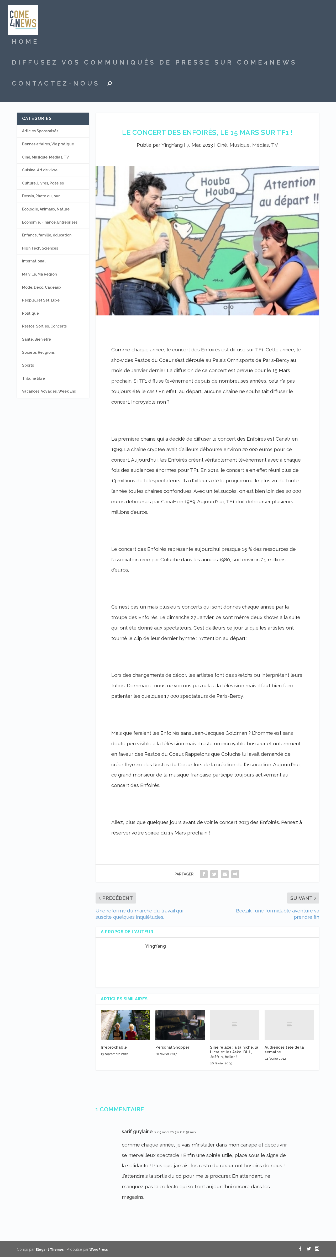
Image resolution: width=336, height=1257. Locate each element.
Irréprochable (114, 1047)
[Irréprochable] (125, 1025)
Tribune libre (33, 378)
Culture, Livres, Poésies (43, 183)
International (33, 261)
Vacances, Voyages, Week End (49, 391)
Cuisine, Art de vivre (39, 170)
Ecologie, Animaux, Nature (46, 209)
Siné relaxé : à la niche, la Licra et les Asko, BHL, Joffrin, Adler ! (234, 1052)
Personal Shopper (172, 1047)
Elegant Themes (50, 1249)
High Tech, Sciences (40, 248)
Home (25, 42)
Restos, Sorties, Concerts (44, 326)
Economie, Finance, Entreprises (49, 222)
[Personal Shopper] (180, 1025)
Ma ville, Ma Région (39, 274)
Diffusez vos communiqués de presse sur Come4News (154, 63)
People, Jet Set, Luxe (41, 300)
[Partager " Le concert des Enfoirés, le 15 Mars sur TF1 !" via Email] (224, 874)
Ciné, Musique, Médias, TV (247, 145)
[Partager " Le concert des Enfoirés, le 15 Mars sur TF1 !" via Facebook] (203, 874)
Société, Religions (38, 352)
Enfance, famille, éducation (46, 235)
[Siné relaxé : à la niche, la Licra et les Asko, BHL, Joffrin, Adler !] (234, 1025)
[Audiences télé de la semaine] (289, 1025)
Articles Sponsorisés (40, 131)
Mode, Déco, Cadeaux (41, 287)
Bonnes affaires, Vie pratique (48, 144)
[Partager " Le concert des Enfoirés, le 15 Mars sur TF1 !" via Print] (235, 874)
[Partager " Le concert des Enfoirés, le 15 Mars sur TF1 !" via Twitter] (214, 874)
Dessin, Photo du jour (41, 196)
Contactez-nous (56, 84)
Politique (30, 313)
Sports (28, 365)
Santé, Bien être (36, 339)
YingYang (172, 145)
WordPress (99, 1249)
